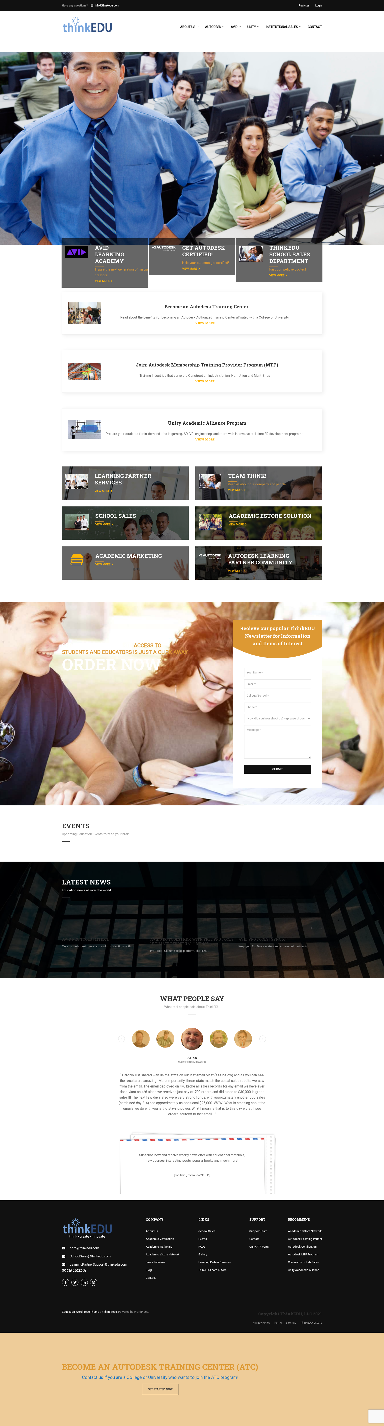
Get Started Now (160, 1389)
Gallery (202, 1232)
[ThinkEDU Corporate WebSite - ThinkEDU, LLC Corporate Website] (90, 29)
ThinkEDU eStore (311, 1300)
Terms (278, 1300)
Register (304, 5)
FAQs (201, 1224)
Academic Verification (160, 1216)
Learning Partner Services (214, 1240)
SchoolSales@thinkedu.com (90, 1234)
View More (102, 281)
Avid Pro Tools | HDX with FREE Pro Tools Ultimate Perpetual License (192, 941)
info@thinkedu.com (107, 5)
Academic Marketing (159, 1224)
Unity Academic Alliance (303, 1247)
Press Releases (155, 1240)
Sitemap (291, 1300)
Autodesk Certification (302, 1224)
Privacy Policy (261, 1300)
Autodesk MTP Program (303, 1232)
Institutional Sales (282, 27)
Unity (251, 27)
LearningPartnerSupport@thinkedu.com (98, 1242)
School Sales (206, 1209)
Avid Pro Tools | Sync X (261, 939)
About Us (152, 1209)
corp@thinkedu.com (84, 1226)
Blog (149, 1247)
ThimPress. (111, 1289)
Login (318, 5)
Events (202, 1216)
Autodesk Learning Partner (305, 1216)
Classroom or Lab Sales (303, 1240)
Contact (315, 27)
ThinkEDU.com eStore (212, 1247)
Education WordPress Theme (80, 1289)
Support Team (258, 1209)
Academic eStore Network (163, 1232)
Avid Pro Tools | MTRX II (86, 939)
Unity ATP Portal (259, 1224)
